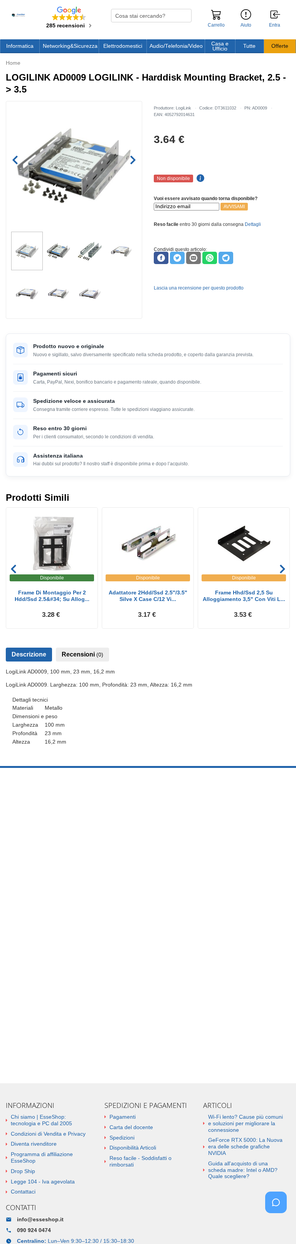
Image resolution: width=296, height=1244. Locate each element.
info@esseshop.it (40, 1219)
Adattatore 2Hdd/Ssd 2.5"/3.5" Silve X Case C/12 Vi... (148, 595)
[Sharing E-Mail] (193, 258)
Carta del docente (131, 1127)
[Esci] (275, 15)
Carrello (216, 25)
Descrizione (29, 654)
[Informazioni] (245, 14)
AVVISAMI (234, 206)
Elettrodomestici (122, 46)
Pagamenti (122, 1117)
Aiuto (245, 25)
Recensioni (82, 654)
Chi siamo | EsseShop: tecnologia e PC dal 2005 (41, 1120)
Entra (274, 25)
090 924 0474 (34, 1230)
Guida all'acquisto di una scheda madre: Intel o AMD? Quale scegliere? (243, 1170)
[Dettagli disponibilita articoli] (199, 178)
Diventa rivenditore (34, 1144)
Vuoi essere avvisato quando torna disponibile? (205, 198)
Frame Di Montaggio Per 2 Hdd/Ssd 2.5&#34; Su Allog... (52, 595)
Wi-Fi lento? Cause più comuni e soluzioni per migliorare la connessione (245, 1123)
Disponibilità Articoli (132, 1148)
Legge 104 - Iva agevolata (43, 1181)
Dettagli (253, 224)
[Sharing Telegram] (226, 258)
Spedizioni (122, 1138)
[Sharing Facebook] (161, 258)
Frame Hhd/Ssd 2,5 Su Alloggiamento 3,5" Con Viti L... (244, 595)
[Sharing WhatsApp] (209, 258)
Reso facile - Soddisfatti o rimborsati (140, 1161)
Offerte (279, 46)
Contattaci (23, 1191)
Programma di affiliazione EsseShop (42, 1157)
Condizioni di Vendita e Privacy (48, 1134)
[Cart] (216, 18)
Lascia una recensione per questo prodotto (199, 288)
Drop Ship (23, 1171)
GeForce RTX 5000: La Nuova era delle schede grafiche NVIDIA (245, 1146)
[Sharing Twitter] (177, 258)
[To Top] (278, 1226)
